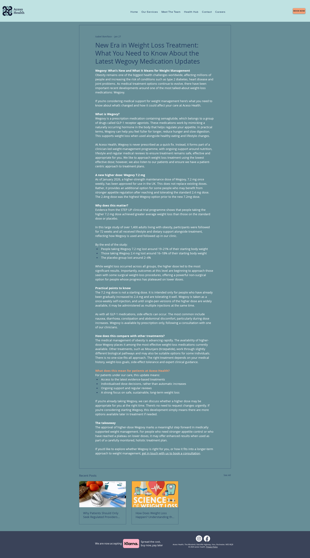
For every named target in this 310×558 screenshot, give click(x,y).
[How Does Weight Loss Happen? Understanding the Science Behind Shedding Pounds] (155, 494)
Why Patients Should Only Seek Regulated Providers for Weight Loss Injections (100, 515)
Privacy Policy (212, 547)
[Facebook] (207, 538)
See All (227, 475)
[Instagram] (199, 538)
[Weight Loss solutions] (102, 494)
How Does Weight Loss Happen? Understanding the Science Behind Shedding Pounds (155, 515)
